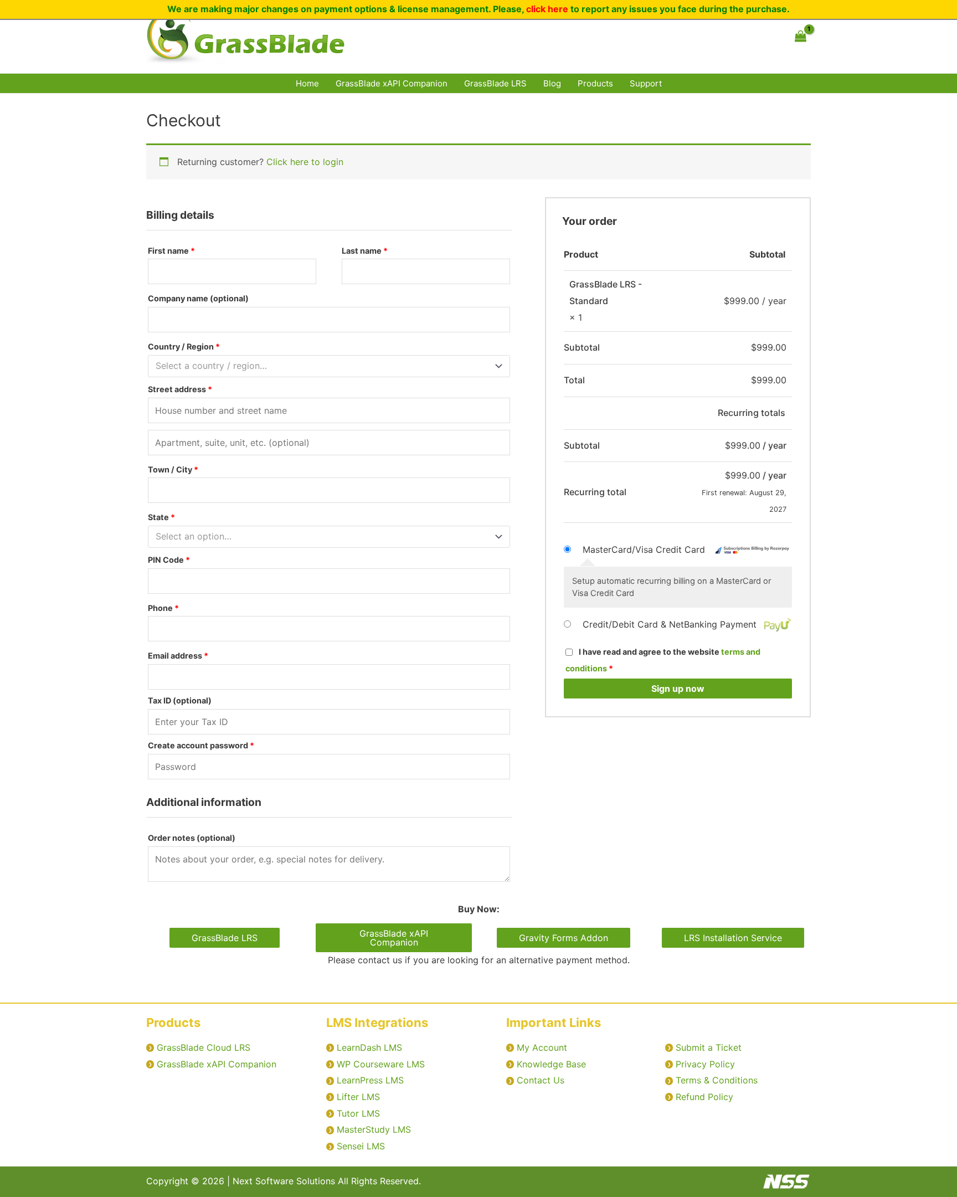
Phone (163, 608)
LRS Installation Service (733, 937)
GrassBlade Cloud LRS (203, 1047)
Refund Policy (704, 1096)
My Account (542, 1047)
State (161, 517)
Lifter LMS (358, 1096)
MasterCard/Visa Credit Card (645, 549)
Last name (365, 250)
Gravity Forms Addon (563, 937)
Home (307, 83)
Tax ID (180, 700)
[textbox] (324, 366)
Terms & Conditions (717, 1080)
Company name (198, 298)
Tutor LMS (358, 1113)
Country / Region (184, 346)
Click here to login (304, 161)
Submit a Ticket (709, 1047)
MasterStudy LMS (374, 1129)
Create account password (201, 745)
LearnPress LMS (370, 1080)
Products (595, 83)
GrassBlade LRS (495, 83)
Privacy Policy (705, 1064)
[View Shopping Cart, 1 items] (800, 37)
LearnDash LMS (369, 1047)
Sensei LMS (361, 1146)
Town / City (173, 469)
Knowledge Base (551, 1064)
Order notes (191, 837)
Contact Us (540, 1080)
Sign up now (677, 688)
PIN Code (169, 559)
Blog (552, 83)
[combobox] (329, 366)
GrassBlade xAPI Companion (391, 83)
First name (171, 250)
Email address (178, 655)
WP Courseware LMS (381, 1064)
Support (646, 83)
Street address (180, 389)
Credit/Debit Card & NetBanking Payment (671, 624)
